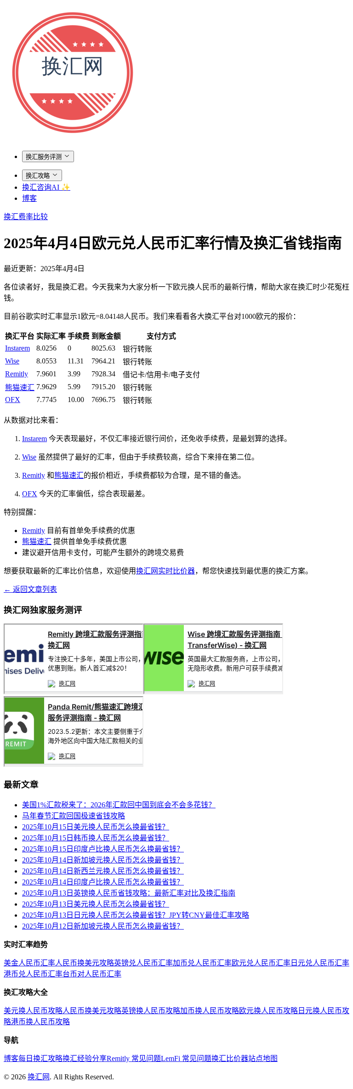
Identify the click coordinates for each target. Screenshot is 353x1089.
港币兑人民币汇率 (33, 974)
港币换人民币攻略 (40, 1022)
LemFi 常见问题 (186, 1058)
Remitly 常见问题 (134, 1058)
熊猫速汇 (19, 387)
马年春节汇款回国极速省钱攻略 (73, 816)
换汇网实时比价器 (165, 571)
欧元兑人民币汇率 (261, 963)
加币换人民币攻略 (209, 1011)
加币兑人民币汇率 (202, 963)
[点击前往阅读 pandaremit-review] (73, 764)
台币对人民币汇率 (92, 974)
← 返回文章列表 (30, 589)
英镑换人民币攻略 (150, 1011)
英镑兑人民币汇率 (143, 963)
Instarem (17, 348)
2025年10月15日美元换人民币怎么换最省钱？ (95, 827)
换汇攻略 (38, 175)
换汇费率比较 (26, 217)
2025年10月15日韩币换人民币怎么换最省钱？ (95, 838)
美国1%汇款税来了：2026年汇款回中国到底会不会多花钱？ (119, 805)
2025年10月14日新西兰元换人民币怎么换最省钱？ (103, 871)
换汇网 (39, 1077)
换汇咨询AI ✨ (46, 187)
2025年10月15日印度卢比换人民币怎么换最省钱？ (103, 849)
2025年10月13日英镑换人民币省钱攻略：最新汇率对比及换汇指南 (128, 893)
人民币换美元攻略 (84, 963)
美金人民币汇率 (29, 963)
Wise (12, 361)
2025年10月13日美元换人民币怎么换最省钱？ (95, 904)
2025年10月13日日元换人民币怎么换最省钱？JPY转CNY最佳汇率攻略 (135, 915)
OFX (12, 399)
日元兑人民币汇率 (319, 963)
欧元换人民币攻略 (268, 1011)
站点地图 (263, 1058)
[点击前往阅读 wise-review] (213, 692)
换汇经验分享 (85, 1058)
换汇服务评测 (44, 156)
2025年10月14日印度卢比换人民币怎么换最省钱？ (103, 882)
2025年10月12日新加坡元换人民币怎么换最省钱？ (103, 926)
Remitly (16, 374)
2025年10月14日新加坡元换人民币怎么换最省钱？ (103, 860)
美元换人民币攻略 (33, 1011)
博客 (29, 198)
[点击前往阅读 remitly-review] (73, 692)
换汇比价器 (229, 1058)
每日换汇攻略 (40, 1058)
